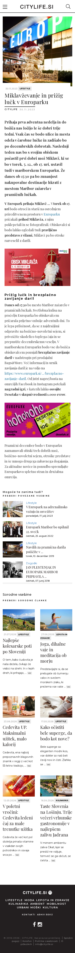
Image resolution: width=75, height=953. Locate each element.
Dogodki (31, 563)
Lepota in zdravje (53, 900)
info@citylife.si (44, 944)
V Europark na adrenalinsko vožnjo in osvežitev (46, 509)
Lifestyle (25, 88)
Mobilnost (56, 903)
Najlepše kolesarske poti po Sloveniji (17, 645)
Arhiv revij (45, 914)
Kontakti (28, 914)
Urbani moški (29, 907)
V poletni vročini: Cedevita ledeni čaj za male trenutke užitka (18, 817)
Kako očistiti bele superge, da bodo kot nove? (56, 732)
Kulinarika (62, 800)
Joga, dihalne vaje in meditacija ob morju (53, 652)
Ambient (37, 903)
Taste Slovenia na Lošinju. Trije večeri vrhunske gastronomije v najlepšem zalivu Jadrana (56, 820)
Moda (29, 900)
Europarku (52, 214)
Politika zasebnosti (46, 941)
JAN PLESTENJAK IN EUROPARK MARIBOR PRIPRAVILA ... (42, 572)
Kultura (50, 907)
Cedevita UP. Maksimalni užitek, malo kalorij (15, 735)
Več (29, 673)
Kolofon (27, 941)
